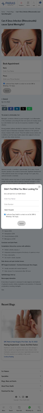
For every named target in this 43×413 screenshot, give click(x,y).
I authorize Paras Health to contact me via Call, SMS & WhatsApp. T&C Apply (21, 215)
